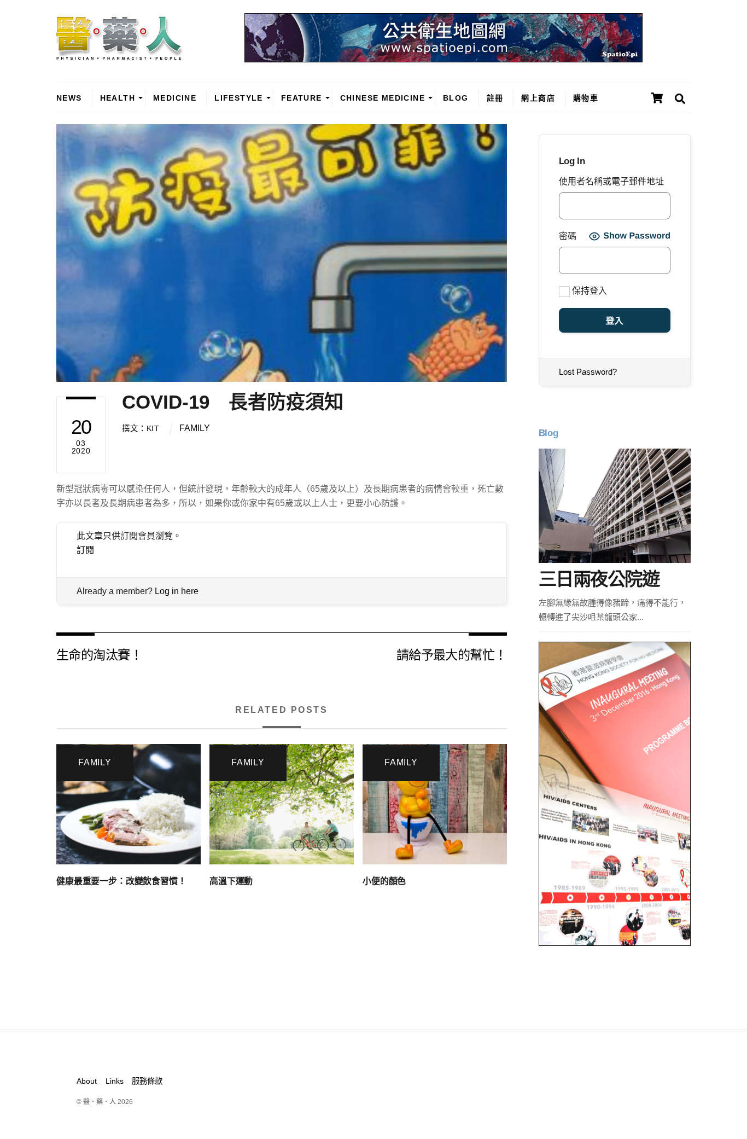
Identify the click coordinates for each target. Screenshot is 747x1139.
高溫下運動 (231, 881)
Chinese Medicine (382, 98)
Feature (301, 98)
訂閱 (85, 550)
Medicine (174, 98)
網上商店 (538, 98)
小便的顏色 (384, 881)
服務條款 (147, 1081)
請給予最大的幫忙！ (451, 654)
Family (194, 428)
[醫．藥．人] (119, 55)
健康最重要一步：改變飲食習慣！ (121, 881)
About (87, 1081)
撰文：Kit (140, 428)
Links (115, 1081)
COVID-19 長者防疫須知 (232, 401)
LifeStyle (238, 98)
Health (117, 98)
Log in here (177, 591)
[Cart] (657, 98)
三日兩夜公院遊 (599, 579)
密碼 (567, 236)
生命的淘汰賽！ (99, 654)
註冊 (495, 98)
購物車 (585, 98)
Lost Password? (588, 371)
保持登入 (588, 290)
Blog (456, 98)
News (69, 98)
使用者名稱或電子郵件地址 (611, 181)
